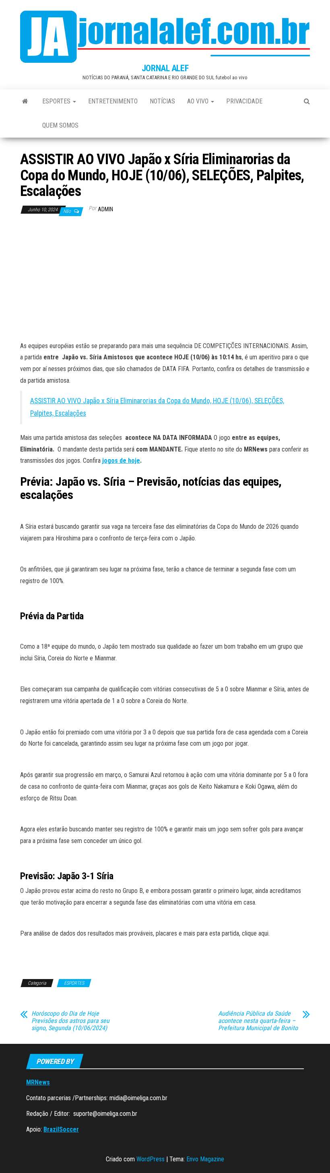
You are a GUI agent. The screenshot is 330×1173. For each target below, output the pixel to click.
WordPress (150, 1159)
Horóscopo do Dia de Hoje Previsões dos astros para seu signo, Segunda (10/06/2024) (70, 1021)
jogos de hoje (121, 460)
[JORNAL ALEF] (25, 101)
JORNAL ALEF (165, 68)
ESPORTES (57, 101)
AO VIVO (198, 101)
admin (105, 209)
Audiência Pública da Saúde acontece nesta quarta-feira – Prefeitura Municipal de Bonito (258, 1021)
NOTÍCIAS (162, 101)
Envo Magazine (205, 1159)
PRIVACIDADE (244, 101)
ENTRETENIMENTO (113, 101)
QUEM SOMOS (60, 125)
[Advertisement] (165, 280)
